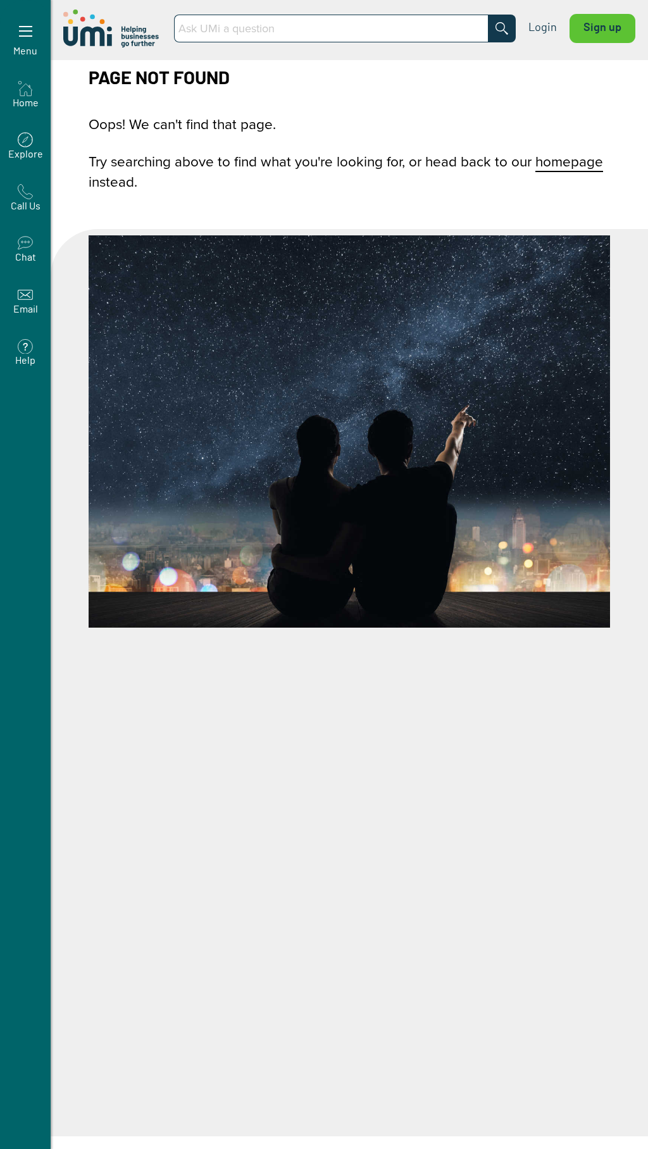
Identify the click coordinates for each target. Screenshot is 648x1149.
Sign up (602, 28)
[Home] (112, 28)
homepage (569, 161)
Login (542, 28)
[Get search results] (502, 28)
